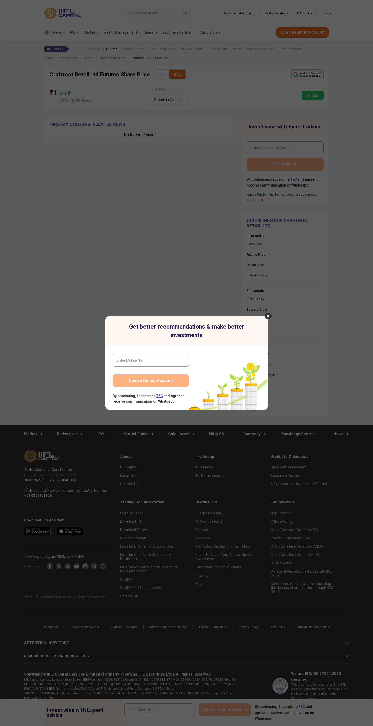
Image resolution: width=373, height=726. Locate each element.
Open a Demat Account (151, 380)
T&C (159, 396)
